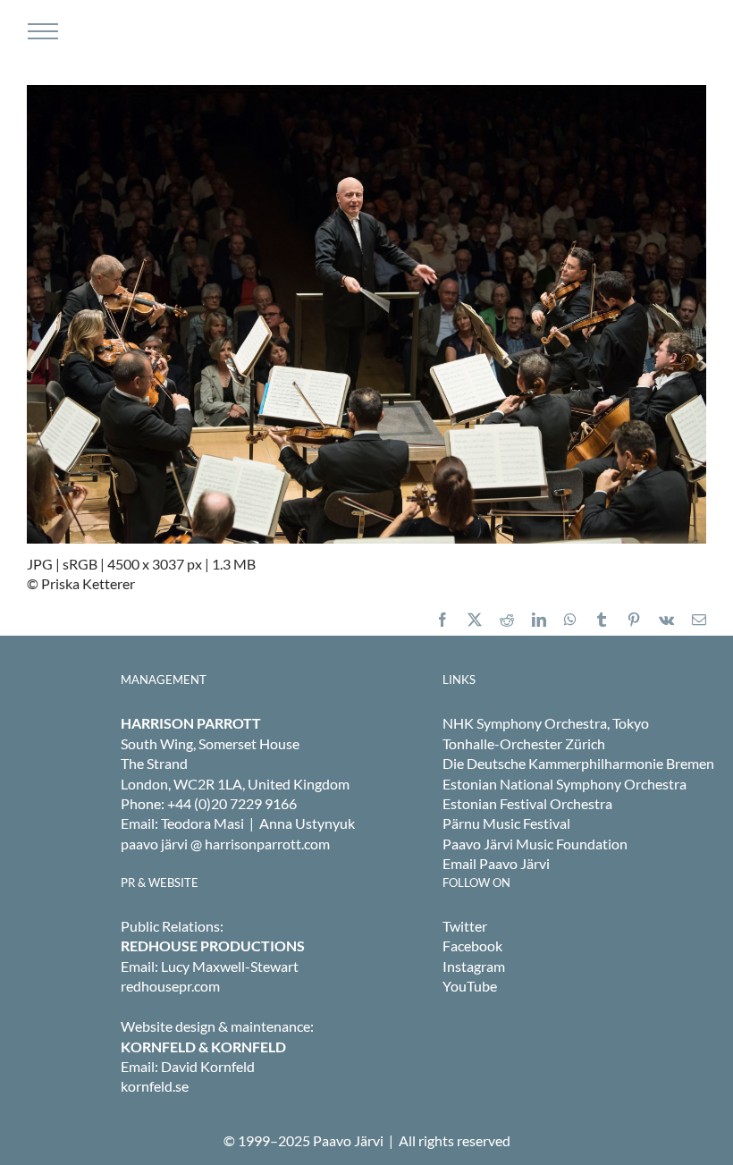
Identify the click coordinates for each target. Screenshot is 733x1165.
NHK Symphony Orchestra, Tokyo (545, 722)
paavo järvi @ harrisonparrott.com (225, 843)
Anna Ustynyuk (307, 823)
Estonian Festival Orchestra (527, 803)
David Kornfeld (208, 1066)
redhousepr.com (170, 985)
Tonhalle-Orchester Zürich (523, 743)
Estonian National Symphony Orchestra (564, 783)
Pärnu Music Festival (506, 823)
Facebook (472, 945)
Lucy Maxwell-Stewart (230, 966)
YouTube (469, 985)
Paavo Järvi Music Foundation (535, 843)
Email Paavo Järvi (496, 863)
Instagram (473, 966)
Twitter (464, 925)
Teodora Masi (202, 823)
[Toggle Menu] (40, 31)
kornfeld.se (155, 1085)
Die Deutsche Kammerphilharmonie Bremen (578, 763)
